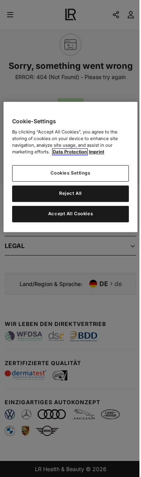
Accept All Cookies (70, 214)
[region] (70, 167)
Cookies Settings (70, 173)
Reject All (70, 193)
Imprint (96, 152)
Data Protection (70, 152)
